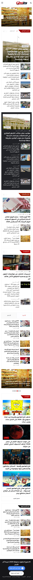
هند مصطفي (26, 131)
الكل (17, 31)
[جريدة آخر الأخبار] (22, 3)
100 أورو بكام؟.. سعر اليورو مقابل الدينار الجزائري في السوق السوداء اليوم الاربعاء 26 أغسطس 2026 (17, 219)
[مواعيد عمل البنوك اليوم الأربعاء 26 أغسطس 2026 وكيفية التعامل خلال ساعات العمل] (25, 104)
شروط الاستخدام (16, 576)
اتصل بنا (24, 576)
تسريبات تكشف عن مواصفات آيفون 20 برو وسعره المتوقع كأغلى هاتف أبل (16, 276)
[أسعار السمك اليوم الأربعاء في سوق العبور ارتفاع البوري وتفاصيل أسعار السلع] (25, 352)
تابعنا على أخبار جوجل (16, 568)
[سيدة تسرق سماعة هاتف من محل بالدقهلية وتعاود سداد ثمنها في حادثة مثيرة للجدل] (25, 301)
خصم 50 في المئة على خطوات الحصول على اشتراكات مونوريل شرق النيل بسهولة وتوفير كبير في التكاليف (11, 86)
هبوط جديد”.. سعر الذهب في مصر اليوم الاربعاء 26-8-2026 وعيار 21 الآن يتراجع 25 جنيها (11, 343)
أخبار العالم (12, 31)
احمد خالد (27, 214)
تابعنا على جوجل (16, 573)
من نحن (29, 576)
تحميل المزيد (16, 498)
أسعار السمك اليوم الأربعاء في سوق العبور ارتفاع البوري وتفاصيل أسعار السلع (17, 18)
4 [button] (15, 390)
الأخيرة (24, 315)
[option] (16, 16)
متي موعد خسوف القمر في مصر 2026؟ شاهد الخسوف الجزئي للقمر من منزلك (17, 444)
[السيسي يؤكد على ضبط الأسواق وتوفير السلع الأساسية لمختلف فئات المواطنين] (25, 360)
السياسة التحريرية (7, 576)
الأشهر (9, 315)
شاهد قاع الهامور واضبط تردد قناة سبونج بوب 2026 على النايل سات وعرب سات (17, 419)
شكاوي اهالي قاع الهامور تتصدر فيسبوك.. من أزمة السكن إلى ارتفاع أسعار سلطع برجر (16, 491)
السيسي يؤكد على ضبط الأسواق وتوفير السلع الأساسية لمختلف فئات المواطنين (11, 548)
